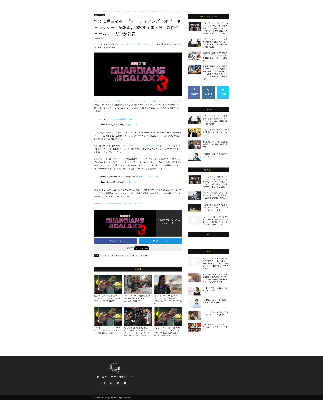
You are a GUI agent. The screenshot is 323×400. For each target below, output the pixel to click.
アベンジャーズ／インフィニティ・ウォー (140, 146)
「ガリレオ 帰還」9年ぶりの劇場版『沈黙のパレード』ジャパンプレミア (216, 132)
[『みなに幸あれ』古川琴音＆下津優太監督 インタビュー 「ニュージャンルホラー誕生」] (194, 208)
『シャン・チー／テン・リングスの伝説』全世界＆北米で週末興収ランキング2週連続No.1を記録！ (107, 330)
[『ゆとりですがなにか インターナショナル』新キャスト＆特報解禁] (194, 327)
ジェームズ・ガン (132, 255)
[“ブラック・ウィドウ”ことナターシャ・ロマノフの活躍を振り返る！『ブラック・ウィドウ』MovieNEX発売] (168, 284)
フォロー (208, 87)
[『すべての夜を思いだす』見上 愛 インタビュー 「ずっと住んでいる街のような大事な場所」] (194, 195)
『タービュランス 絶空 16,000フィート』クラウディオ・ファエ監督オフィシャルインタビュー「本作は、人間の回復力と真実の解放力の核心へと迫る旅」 (215, 28)
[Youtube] (124, 383)
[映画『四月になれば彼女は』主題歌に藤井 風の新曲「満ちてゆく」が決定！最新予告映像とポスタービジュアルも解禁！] (194, 277)
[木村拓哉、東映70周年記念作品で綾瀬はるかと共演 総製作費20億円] (194, 144)
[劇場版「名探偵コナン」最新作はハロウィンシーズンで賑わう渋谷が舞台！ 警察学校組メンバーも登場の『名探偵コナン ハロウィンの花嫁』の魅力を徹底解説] (194, 69)
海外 (103, 15)
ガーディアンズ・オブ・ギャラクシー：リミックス (154, 101)
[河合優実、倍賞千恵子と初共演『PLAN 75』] (194, 157)
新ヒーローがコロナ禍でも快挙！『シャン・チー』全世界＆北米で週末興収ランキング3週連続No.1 (107, 298)
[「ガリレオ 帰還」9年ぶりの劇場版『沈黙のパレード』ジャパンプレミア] (194, 132)
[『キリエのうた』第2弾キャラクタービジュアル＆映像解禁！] (194, 315)
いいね (194, 87)
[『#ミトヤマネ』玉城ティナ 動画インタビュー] (194, 291)
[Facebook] (104, 383)
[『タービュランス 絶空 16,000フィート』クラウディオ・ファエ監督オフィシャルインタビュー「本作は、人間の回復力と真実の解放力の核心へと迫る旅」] (194, 26)
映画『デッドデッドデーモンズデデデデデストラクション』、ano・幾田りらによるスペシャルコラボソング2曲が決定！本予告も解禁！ (216, 263)
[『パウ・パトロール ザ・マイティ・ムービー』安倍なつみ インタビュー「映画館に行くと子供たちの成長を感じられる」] (194, 220)
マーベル (144, 255)
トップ (96, 11)
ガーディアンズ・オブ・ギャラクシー (133, 44)
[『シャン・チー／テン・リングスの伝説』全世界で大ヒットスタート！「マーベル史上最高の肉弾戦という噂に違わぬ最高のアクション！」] (168, 316)
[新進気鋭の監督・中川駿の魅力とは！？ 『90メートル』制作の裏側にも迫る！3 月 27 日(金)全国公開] (194, 55)
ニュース (104, 11)
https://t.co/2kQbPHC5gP (123, 119)
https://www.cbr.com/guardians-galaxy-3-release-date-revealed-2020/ (119, 203)
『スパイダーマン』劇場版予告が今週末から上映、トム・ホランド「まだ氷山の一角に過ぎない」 (137, 298)
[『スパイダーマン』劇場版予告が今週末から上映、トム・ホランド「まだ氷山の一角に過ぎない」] (138, 284)
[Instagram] (111, 383)
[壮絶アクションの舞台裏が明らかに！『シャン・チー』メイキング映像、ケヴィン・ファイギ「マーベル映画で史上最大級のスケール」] (138, 316)
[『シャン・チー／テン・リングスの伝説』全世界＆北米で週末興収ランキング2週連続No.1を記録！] (108, 316)
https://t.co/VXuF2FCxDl (149, 176)
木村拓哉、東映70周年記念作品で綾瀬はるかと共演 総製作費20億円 (215, 144)
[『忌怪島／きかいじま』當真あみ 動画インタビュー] (194, 303)
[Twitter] (117, 383)
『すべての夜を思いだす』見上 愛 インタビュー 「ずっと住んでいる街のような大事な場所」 (215, 195)
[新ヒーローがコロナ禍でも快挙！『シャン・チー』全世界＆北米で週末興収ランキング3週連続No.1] (108, 284)
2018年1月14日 (131, 125)
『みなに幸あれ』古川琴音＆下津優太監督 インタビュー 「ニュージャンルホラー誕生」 (215, 207)
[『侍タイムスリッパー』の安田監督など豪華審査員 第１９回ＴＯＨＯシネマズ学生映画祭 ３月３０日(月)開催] (194, 42)
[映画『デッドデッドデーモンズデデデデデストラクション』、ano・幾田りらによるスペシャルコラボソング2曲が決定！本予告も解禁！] (194, 261)
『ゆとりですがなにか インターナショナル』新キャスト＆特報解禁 (215, 326)
